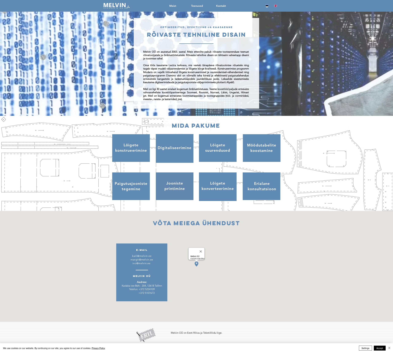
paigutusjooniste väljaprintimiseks (197, 82)
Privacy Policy (98, 348)
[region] (131, 148)
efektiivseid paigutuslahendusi (231, 75)
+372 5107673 (146, 292)
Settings (365, 348)
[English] (275, 5)
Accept (379, 348)
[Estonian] (267, 5)
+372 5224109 (147, 289)
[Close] (389, 348)
